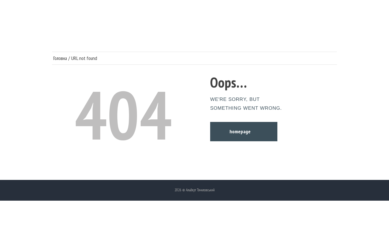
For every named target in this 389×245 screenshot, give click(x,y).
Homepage (240, 131)
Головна (60, 58)
